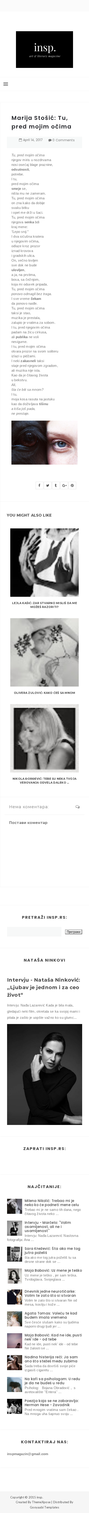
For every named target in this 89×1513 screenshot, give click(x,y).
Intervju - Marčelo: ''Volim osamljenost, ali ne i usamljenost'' (48, 1226)
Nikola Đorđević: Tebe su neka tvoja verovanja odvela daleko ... (44, 780)
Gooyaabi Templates (44, 1507)
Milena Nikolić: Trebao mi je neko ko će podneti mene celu (52, 1202)
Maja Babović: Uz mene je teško (53, 1270)
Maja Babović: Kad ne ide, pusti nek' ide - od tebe (53, 1337)
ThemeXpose (41, 1502)
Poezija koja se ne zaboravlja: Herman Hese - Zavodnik (52, 1402)
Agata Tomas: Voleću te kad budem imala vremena (51, 1315)
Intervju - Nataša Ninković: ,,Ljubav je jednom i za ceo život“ (43, 987)
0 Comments (63, 140)
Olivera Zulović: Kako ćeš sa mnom (44, 693)
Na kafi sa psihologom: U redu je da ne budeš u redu (52, 1381)
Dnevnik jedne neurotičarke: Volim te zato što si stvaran (50, 1293)
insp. (40, 1497)
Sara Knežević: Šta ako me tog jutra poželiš (53, 1250)
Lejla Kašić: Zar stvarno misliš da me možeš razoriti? (44, 605)
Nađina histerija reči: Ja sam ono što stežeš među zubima (51, 1359)
